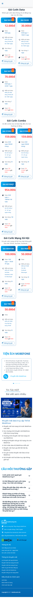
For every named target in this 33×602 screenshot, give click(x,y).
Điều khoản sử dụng (7, 582)
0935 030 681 (22, 532)
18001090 (18, 535)
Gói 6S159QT (8, 184)
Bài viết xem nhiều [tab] (16, 394)
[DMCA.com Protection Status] (7, 540)
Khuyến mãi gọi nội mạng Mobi (10, 572)
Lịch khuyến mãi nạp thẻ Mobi (10, 560)
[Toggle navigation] (2, 3)
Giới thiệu (4, 580)
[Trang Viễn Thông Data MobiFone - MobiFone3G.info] (17, 4)
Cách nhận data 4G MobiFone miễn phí (16, 445)
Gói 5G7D (8, 71)
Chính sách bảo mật (7, 585)
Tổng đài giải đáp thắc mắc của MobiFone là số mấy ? (14, 488)
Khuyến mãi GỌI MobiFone (9, 570)
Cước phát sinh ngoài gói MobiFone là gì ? (11, 476)
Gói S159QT (25, 131)
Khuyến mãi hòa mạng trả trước (10, 562)
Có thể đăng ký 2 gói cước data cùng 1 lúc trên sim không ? (14, 482)
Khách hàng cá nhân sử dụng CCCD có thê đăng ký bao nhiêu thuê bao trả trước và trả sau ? (14, 495)
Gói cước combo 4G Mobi (8, 553)
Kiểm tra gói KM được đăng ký (10, 567)
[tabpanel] (16, 369)
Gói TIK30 (8, 304)
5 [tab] (19, 383)
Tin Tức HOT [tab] (12, 390)
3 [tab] (16, 383)
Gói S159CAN (8, 131)
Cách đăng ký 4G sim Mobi (9, 548)
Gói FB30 (25, 248)
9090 (25, 535)
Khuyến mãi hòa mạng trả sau (10, 565)
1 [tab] (13, 383)
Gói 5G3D (25, 20)
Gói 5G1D (8, 20)
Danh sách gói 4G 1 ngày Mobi (10, 550)
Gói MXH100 (8, 248)
